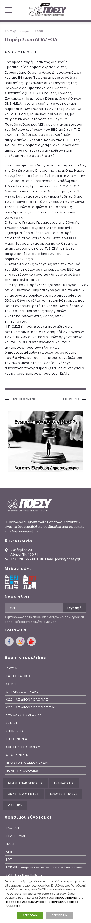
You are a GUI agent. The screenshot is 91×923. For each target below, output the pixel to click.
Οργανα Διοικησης (22, 691)
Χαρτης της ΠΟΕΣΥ (23, 747)
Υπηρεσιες (15, 731)
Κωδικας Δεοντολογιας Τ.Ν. (31, 707)
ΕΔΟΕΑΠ (12, 828)
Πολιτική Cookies (64, 902)
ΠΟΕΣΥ (48, 9)
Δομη (11, 684)
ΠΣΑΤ (10, 843)
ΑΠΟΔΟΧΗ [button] (30, 915)
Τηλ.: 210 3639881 (24, 559)
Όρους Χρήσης (66, 897)
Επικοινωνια (16, 739)
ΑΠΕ (9, 851)
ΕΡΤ (9, 859)
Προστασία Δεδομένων (22, 902)
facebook (9, 641)
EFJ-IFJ (11, 723)
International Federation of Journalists (30, 582)
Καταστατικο (18, 676)
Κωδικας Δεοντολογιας (27, 699)
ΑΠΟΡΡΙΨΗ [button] (59, 915)
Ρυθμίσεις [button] (12, 905)
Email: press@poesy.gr (62, 559)
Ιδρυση (12, 668)
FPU (26, 875)
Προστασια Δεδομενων (27, 762)
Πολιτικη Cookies (22, 770)
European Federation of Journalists (12, 582)
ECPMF (45, 867)
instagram (20, 641)
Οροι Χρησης (17, 755)
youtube (31, 641)
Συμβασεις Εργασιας (24, 715)
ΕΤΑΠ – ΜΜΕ (16, 836)
